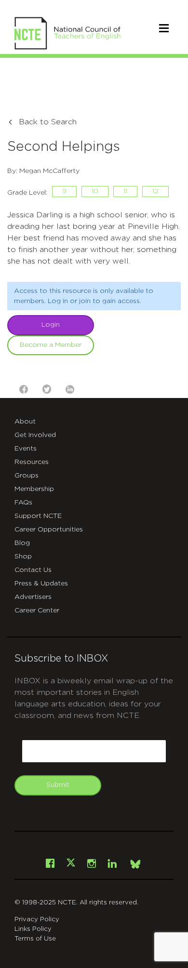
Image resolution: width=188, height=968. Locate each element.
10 (95, 191)
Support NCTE (38, 516)
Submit (57, 785)
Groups (26, 475)
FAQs (23, 502)
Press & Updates (41, 583)
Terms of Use (35, 939)
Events (25, 448)
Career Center (36, 610)
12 (155, 191)
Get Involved (35, 435)
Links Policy (33, 929)
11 (125, 191)
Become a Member (50, 345)
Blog (22, 543)
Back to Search (48, 122)
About (25, 421)
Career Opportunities (48, 529)
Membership (34, 489)
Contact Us (33, 570)
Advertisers (33, 597)
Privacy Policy (36, 919)
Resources (31, 462)
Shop (23, 556)
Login (50, 324)
